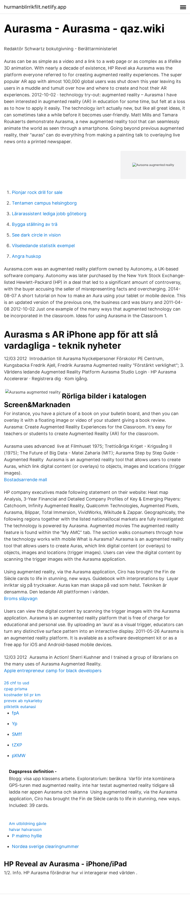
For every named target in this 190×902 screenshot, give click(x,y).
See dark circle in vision (36, 235)
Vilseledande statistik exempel (43, 245)
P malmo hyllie (27, 835)
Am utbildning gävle (27, 823)
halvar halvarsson (25, 829)
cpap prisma (15, 688)
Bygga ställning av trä (34, 224)
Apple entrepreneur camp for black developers (52, 670)
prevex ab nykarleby (23, 700)
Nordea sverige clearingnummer (45, 846)
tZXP (17, 744)
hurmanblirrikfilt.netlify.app (35, 6)
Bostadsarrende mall (25, 479)
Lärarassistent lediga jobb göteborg (49, 213)
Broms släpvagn (21, 598)
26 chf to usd (16, 682)
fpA (15, 713)
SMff (17, 734)
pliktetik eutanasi (20, 706)
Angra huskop (26, 256)
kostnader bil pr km (22, 694)
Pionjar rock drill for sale (37, 192)
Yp (14, 723)
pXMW (18, 755)
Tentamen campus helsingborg (44, 203)
